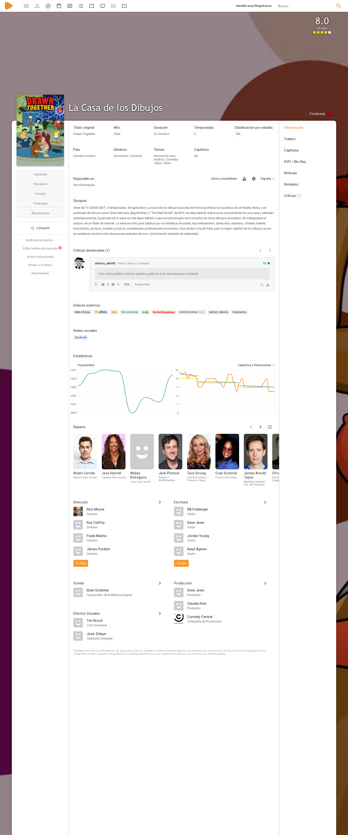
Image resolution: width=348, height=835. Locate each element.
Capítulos (291, 150)
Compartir (43, 228)
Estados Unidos (84, 156)
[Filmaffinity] (101, 315)
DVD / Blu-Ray (295, 162)
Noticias (290, 173)
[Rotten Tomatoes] (165, 315)
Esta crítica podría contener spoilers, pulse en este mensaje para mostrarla (148, 273)
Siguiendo (40, 174)
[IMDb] (115, 315)
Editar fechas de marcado (42, 248)
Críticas (292, 196)
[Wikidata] (240, 315)
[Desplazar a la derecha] (260, 427)
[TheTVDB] (146, 315)
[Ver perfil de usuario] (79, 263)
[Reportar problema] (244, 178)
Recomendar (40, 273)
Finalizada (40, 203)
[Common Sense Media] (192, 315)
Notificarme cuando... (40, 240)
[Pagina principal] (9, 9)
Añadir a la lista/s (40, 265)
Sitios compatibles (224, 178)
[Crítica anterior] (260, 250)
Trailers (289, 139)
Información (293, 127)
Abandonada (40, 213)
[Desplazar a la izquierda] (251, 427)
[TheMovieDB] (130, 315)
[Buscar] (338, 5)
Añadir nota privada (40, 256)
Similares (291, 184)
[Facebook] (81, 340)
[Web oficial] (83, 315)
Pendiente (40, 184)
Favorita (40, 193)
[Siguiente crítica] (270, 250)
